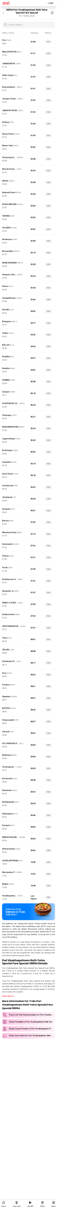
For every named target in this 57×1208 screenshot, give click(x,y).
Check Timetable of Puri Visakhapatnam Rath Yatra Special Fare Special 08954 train (32, 1022)
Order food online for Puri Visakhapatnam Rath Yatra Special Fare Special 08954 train (32, 1036)
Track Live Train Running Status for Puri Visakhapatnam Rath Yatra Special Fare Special (32, 1015)
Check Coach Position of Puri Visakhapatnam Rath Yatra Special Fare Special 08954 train (32, 1029)
